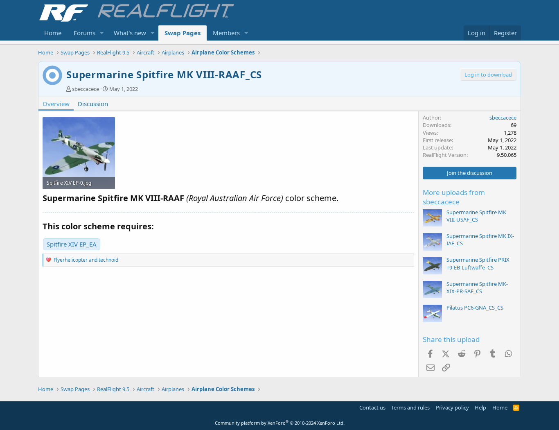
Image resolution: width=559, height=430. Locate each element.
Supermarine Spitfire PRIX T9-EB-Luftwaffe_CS (477, 263)
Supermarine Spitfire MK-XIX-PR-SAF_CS (477, 287)
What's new (130, 33)
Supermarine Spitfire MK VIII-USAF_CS (476, 215)
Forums (84, 33)
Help (480, 407)
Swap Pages (183, 33)
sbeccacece (85, 89)
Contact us (372, 407)
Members (226, 33)
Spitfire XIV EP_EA (72, 244)
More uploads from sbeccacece (454, 197)
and (86, 259)
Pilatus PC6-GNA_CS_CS (474, 307)
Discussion (93, 104)
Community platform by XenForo (280, 423)
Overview (56, 104)
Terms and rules (410, 407)
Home (52, 33)
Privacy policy (452, 407)
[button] (102, 33)
